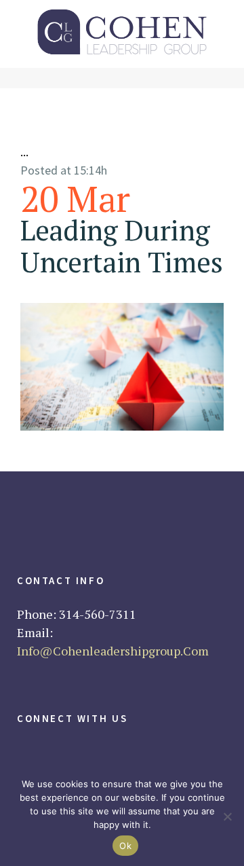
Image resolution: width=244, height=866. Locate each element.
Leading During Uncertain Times (121, 246)
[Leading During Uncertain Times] (122, 367)
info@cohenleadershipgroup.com (113, 651)
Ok (125, 845)
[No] (227, 816)
